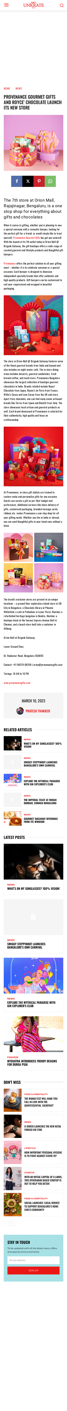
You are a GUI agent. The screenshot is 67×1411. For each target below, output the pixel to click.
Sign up (33, 1270)
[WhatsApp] (50, 181)
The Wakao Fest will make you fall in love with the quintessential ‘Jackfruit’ (41, 1101)
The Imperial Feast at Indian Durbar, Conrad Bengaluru (40, 801)
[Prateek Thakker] (21, 711)
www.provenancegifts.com (17, 683)
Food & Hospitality (36, 1094)
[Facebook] (16, 181)
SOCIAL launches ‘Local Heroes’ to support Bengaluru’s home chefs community (42, 1206)
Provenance (10, 263)
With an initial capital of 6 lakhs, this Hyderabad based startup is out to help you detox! (43, 1180)
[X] (28, 181)
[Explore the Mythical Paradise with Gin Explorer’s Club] (13, 781)
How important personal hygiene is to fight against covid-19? (43, 1154)
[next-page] (12, 1223)
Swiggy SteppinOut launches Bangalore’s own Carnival (40, 763)
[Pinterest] (39, 181)
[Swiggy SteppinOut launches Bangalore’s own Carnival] (13, 762)
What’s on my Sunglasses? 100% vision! (43, 745)
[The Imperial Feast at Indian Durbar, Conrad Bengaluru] (13, 800)
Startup (29, 1173)
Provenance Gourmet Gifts (26, 238)
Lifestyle (30, 1148)
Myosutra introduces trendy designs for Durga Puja (32, 1063)
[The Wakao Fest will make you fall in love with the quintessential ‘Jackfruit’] (13, 1100)
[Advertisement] (33, 45)
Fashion (12, 1057)
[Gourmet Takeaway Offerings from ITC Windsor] (13, 818)
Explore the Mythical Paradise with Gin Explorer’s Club (42, 782)
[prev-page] (6, 1223)
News (19, 88)
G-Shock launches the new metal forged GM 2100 (42, 1128)
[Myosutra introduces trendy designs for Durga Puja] (33, 1034)
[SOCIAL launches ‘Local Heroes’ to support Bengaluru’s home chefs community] (13, 1204)
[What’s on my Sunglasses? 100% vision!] (13, 743)
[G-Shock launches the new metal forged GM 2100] (13, 1126)
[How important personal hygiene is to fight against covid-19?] (13, 1152)
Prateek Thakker (38, 710)
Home (7, 88)
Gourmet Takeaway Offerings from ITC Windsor (41, 820)
